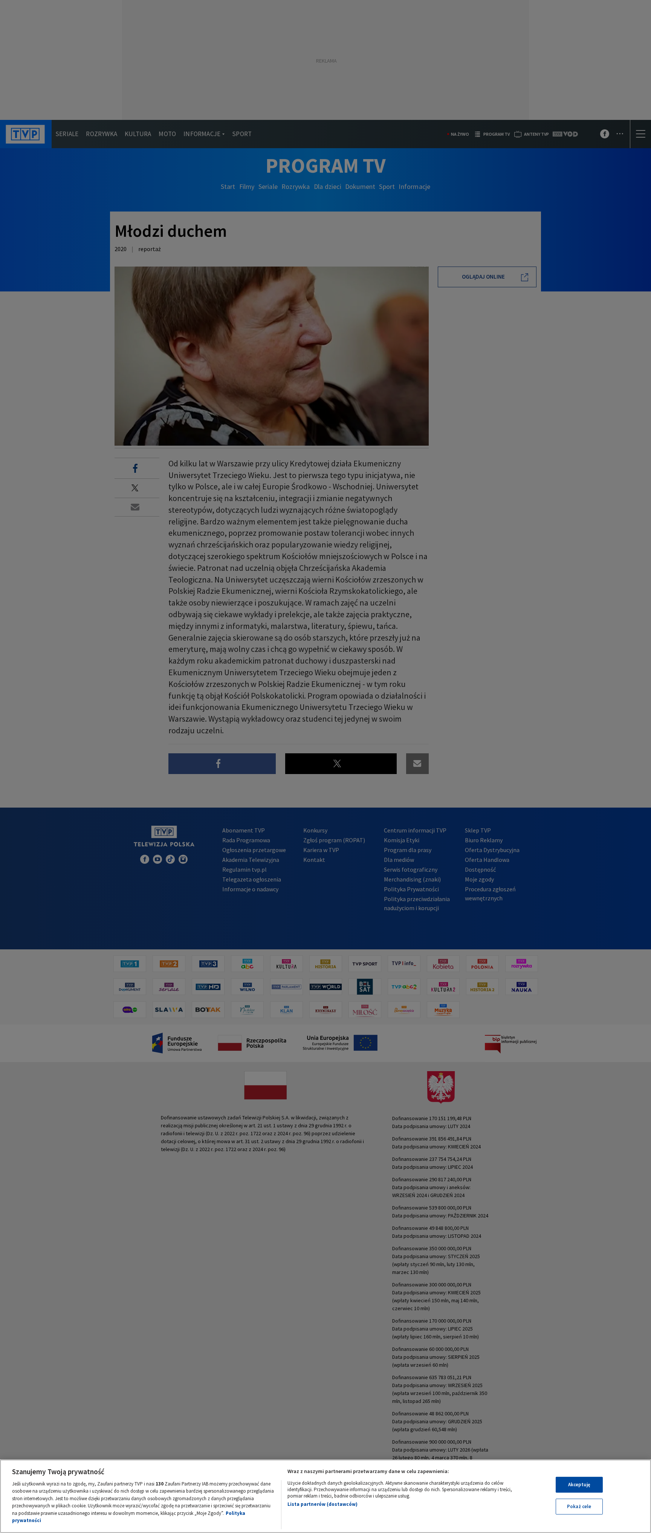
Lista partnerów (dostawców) (322, 1504)
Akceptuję (579, 1484)
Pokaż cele (579, 1506)
